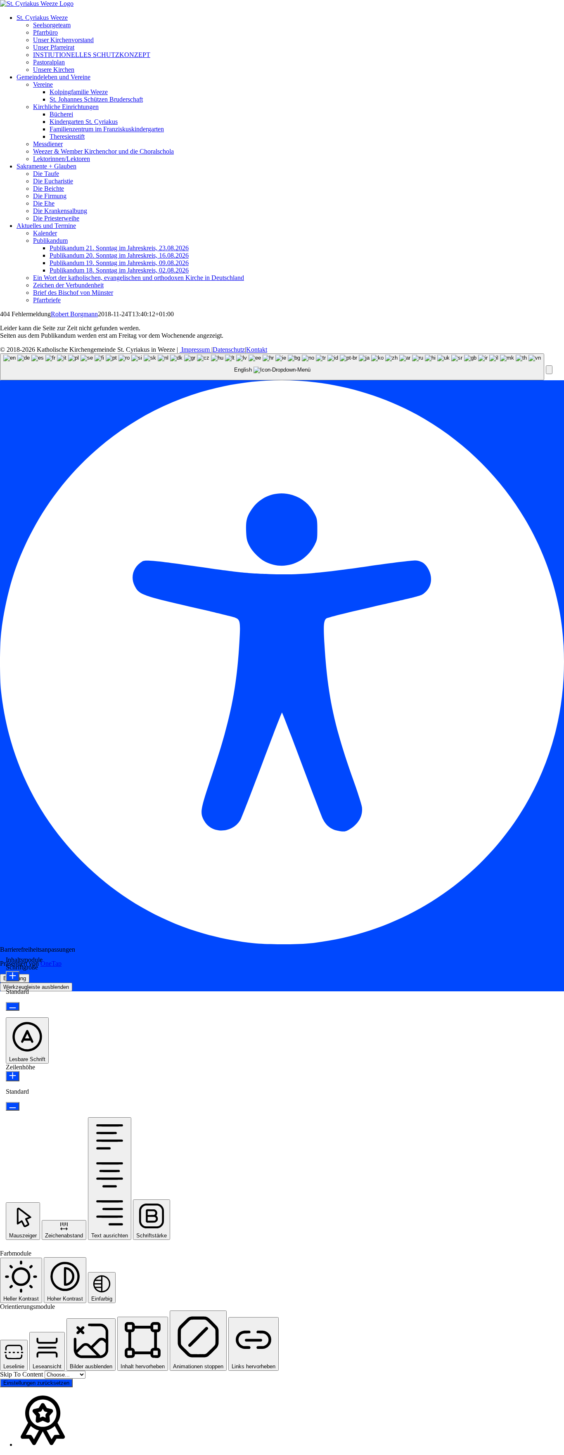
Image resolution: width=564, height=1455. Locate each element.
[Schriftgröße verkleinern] (12, 1006)
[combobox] (272, 366)
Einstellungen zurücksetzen (36, 1383)
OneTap (51, 963)
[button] (549, 369)
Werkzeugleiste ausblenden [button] (36, 987)
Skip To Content (22, 1374)
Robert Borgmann (74, 314)
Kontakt (256, 349)
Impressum (195, 349)
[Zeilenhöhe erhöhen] (12, 1076)
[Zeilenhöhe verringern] (12, 1106)
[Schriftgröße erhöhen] (12, 976)
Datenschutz (229, 349)
